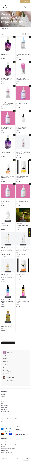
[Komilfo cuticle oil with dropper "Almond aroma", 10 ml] (23, 295)
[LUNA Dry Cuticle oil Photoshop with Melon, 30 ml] (23, 48)
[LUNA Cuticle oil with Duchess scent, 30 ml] (23, 195)
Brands (3, 398)
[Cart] (25, 6)
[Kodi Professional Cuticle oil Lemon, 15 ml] (23, 171)
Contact (3, 401)
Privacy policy (4, 450)
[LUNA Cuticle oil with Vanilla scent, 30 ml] (7, 195)
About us (3, 400)
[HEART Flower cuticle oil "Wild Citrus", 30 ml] (7, 320)
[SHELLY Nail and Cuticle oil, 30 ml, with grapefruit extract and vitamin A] (7, 270)
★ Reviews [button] (29, 232)
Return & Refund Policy (6, 452)
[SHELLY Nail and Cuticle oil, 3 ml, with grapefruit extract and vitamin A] (7, 244)
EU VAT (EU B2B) (5, 411)
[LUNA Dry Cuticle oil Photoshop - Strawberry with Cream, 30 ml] (7, 97)
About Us (3, 441)
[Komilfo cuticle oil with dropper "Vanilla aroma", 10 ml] (7, 295)
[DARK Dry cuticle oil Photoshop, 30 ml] (7, 219)
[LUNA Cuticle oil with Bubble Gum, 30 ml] (7, 122)
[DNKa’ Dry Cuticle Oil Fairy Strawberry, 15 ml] (7, 48)
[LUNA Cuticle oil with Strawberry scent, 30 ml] (23, 97)
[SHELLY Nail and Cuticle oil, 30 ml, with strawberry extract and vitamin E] (23, 146)
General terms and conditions (8, 448)
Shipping (3, 446)
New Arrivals (4, 409)
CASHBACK (4, 407)
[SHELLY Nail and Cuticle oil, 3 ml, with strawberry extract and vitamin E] (23, 244)
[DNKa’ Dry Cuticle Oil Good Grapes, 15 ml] (7, 73)
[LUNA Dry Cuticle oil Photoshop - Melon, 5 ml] (23, 73)
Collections (7, 11)
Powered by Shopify (16, 459)
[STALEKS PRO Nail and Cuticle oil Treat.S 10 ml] (23, 219)
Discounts (3, 394)
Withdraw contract (8, 343)
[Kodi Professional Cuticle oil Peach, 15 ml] (7, 171)
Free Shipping (4, 405)
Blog (2, 403)
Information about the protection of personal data (13, 444)
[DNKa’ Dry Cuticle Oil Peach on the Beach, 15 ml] (7, 146)
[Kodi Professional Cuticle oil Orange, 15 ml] (23, 270)
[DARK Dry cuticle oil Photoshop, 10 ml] (23, 122)
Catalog (3, 396)
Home (2, 11)
